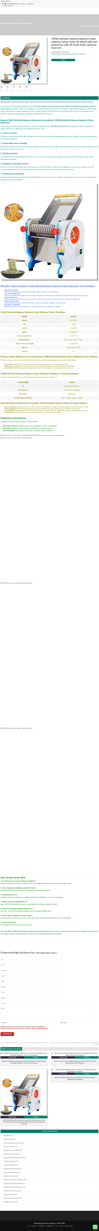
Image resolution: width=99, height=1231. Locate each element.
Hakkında (34, 1226)
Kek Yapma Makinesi (9, 1161)
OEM (61, 1226)
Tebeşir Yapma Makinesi (10, 1198)
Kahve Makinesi (8, 1139)
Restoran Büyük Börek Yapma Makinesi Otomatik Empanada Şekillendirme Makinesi (23, 1042)
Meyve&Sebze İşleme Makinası (13, 1157)
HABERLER (49, 1226)
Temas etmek (69, 1226)
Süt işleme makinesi (9, 1176)
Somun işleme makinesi (10, 1172)
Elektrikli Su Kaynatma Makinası (13, 1180)
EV (28, 1226)
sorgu (63, 60)
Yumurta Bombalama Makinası (12, 1183)
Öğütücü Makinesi (9, 1194)
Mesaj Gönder (7, 1034)
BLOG (56, 1226)
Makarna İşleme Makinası (90, 26)
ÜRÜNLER (6, 1135)
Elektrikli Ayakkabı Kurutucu (12, 1143)
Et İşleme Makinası (9, 1165)
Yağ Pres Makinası (9, 1146)
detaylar (12, 1057)
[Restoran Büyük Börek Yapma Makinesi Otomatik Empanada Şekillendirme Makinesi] (75, 1071)
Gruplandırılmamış (9, 1202)
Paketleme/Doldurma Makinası (13, 1187)
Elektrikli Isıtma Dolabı (10, 1154)
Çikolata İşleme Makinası (11, 1191)
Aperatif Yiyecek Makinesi (77, 54)
